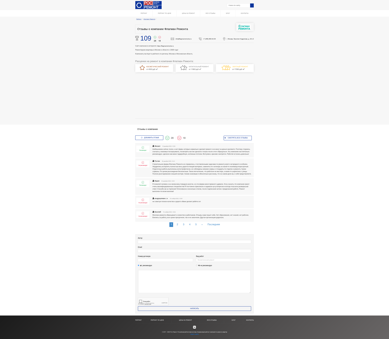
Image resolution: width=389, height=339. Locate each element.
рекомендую (147, 265)
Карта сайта (194, 334)
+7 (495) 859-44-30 (209, 39)
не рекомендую (206, 265)
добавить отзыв (151, 137)
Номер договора (144, 256)
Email (140, 247)
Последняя (213, 225)
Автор (140, 238)
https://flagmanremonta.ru (165, 46)
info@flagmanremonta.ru (184, 39)
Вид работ (200, 256)
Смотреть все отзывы (238, 138)
